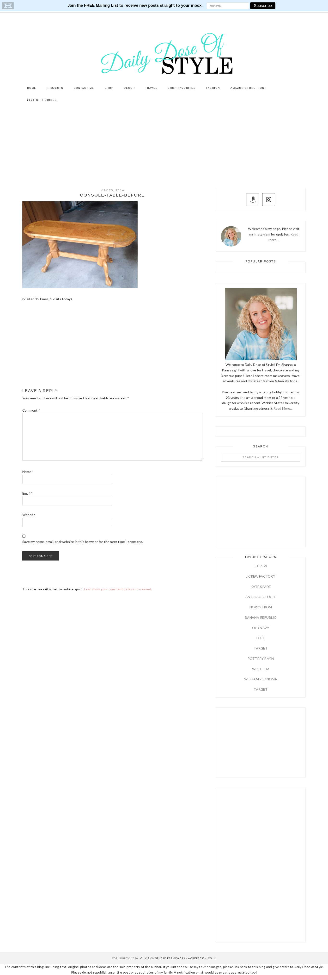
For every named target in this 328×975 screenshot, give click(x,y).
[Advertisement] (164, 142)
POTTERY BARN (261, 658)
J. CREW (260, 566)
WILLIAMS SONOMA (260, 679)
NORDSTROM (260, 607)
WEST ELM (260, 669)
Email (27, 493)
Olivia (145, 958)
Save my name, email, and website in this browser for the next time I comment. (82, 542)
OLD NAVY (260, 628)
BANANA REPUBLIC (261, 617)
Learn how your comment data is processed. (118, 589)
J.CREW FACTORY (260, 576)
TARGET (260, 648)
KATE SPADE (260, 587)
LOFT (260, 638)
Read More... (282, 408)
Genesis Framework (170, 958)
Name (28, 472)
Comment (31, 410)
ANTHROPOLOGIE (260, 597)
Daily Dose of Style (164, 53)
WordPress (196, 958)
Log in (211, 958)
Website (29, 515)
